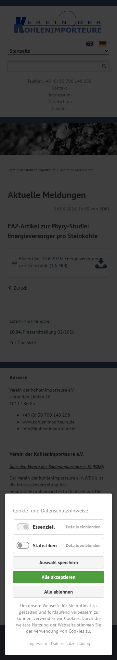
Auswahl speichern (58, 562)
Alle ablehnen (58, 592)
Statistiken (45, 545)
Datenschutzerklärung (70, 643)
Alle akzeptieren (58, 577)
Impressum (37, 643)
